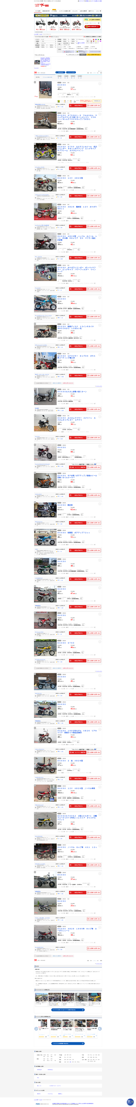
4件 (61, 634)
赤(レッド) (39, 1085)
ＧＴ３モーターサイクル (40, 659)
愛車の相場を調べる (92, 26)
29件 (61, 523)
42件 (61, 196)
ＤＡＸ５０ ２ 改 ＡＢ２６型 (70, 761)
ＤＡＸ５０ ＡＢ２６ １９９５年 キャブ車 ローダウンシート (77, 930)
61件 (62, 751)
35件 (62, 466)
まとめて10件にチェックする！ (42, 383)
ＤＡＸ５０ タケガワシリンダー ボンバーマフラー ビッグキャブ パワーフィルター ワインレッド (76, 269)
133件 (61, 169)
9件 (62, 347)
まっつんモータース (39, 947)
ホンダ (41, 34)
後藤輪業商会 (38, 605)
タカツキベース (38, 693)
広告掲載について (74, 1103)
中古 (38, 1077)
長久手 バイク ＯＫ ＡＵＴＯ (42, 374)
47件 (62, 807)
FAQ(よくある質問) (82, 1103)
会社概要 (54, 1103)
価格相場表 (60, 72)
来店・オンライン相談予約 (78, 467)
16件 (61, 838)
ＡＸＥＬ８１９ (38, 494)
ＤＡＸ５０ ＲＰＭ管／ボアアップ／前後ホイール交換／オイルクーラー (77, 476)
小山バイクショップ (39, 804)
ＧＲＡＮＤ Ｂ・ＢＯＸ (40, 863)
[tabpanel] (44, 1028)
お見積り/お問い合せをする (68, 383)
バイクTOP (36, 34)
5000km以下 (39, 1069)
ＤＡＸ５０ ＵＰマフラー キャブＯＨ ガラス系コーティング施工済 (76, 357)
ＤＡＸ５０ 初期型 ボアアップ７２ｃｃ (73, 533)
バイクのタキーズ (38, 578)
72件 (61, 227)
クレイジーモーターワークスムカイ (42, 464)
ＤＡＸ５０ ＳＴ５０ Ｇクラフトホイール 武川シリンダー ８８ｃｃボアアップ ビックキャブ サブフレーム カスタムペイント (77, 148)
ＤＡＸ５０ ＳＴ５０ (65, 643)
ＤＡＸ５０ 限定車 (65, 505)
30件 (61, 661)
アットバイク (38, 287)
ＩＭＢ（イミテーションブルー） (42, 135)
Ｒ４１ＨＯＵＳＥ (38, 836)
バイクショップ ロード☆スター (42, 194)
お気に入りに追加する (57, 383)
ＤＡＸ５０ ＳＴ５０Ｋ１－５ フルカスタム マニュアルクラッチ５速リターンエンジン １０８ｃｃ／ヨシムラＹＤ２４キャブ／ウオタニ (77, 117)
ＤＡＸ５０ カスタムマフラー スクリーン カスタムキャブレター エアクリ (76, 419)
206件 (61, 258)
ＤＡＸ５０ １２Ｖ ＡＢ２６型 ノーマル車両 (76, 788)
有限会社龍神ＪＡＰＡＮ (40, 104)
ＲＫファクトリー (38, 521)
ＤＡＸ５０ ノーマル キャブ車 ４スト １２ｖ (77, 847)
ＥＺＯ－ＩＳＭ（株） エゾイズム (42, 917)
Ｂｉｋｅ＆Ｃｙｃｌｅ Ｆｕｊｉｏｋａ (43, 315)
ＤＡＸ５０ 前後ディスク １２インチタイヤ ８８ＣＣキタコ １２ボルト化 (76, 327)
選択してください (93, 23)
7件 (62, 317)
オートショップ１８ (39, 631)
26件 (62, 106)
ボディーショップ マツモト (41, 345)
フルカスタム (50, 1093)
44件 (62, 607)
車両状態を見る (97, 100)
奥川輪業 (37, 408)
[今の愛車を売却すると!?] (130, 1102)
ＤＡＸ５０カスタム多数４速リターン (72, 392)
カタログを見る (71, 72)
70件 (62, 866)
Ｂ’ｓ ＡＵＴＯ (38, 256)
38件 (61, 949)
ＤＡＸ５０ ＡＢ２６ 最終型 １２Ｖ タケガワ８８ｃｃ (77, 208)
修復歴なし (60, 1093)
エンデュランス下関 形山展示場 (42, 225)
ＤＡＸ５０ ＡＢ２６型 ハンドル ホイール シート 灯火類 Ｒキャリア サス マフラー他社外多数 (77, 238)
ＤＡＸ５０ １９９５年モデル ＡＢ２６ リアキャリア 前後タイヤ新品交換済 (77, 732)
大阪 (70, 1061)
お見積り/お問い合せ (95, 105)
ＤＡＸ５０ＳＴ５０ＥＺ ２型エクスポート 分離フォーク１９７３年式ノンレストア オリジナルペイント (77, 818)
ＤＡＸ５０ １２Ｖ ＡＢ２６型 (70, 178)
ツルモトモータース (39, 777)
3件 (61, 137)
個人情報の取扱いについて (65, 1103)
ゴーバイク (37, 436)
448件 (62, 376)
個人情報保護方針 (90, 1103)
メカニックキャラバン (39, 749)
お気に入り (99, 83)
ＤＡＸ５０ (61, 85)
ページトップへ (99, 386)
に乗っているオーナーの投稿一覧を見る (64, 1009)
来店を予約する (79, 105)
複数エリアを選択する (81, 43)
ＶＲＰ (36, 549)
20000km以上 (50, 1069)
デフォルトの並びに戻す (47, 77)
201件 (61, 438)
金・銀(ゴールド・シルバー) (55, 1085)
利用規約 (58, 1103)
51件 (61, 695)
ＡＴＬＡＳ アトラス (39, 167)
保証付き (39, 1093)
